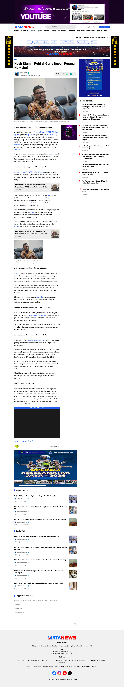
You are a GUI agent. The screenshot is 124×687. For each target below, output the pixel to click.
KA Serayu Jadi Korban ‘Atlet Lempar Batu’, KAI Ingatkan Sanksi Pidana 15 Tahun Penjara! (95, 127)
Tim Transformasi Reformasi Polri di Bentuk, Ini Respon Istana (94, 182)
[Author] (16, 74)
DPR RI (17, 441)
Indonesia (50, 134)
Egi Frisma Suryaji (82, 42)
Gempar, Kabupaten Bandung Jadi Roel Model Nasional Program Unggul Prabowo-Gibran (95, 156)
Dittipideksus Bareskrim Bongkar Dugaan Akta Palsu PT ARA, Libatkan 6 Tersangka (39, 572)
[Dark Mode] (94, 27)
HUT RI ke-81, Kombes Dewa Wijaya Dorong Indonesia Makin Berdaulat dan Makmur (40, 508)
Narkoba (24, 441)
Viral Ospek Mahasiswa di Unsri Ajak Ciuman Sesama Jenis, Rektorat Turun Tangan (95, 138)
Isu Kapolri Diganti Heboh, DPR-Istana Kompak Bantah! (95, 174)
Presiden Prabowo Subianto (37, 315)
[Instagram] (59, 673)
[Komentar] (61, 74)
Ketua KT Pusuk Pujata (67, 42)
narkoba (17, 144)
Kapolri (29, 42)
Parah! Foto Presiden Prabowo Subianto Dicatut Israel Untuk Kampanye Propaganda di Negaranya (95, 117)
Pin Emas (94, 42)
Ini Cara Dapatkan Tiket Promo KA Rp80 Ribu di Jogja (95, 147)
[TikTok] (70, 673)
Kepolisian (30, 134)
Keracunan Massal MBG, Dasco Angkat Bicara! (95, 190)
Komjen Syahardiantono (36, 340)
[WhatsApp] (67, 74)
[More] (75, 74)
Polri (30, 441)
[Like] (56, 74)
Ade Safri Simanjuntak (41, 42)
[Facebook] (54, 673)
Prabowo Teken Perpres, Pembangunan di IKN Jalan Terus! (95, 165)
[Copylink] (71, 74)
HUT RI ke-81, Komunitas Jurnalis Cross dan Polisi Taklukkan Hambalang (40, 519)
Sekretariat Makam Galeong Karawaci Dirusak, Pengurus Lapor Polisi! (38, 583)
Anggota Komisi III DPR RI (44, 132)
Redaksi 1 (23, 73)
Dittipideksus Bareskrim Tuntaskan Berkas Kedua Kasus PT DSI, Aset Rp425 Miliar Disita (31, 186)
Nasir (54, 203)
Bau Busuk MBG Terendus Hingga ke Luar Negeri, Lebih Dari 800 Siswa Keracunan (94, 107)
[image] (73, 499)
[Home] (89, 27)
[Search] (47, 26)
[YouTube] (65, 673)
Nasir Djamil (39, 172)
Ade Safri (54, 42)
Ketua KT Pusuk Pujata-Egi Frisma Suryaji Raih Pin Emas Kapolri (95, 37)
